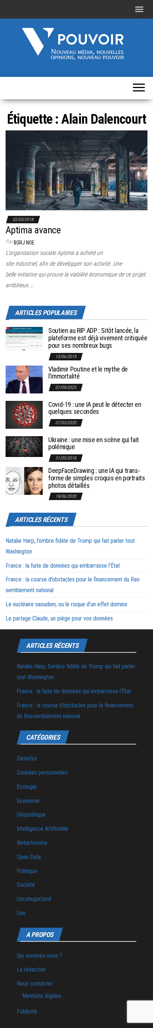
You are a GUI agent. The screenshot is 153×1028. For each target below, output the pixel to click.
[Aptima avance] (76, 170)
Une (21, 913)
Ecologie (27, 786)
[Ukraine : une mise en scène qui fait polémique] (24, 446)
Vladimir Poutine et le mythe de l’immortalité (88, 372)
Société (26, 884)
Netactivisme (32, 842)
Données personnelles (42, 772)
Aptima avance (33, 230)
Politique (27, 871)
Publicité (27, 1011)
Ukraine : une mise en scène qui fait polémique (93, 443)
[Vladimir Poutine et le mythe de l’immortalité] (24, 378)
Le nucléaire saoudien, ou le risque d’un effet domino (66, 604)
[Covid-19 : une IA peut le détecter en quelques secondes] (24, 414)
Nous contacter (35, 983)
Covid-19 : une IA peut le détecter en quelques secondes (94, 408)
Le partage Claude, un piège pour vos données (59, 618)
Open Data (29, 856)
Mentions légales (41, 995)
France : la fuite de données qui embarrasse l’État (63, 565)
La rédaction (31, 969)
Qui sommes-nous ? (39, 955)
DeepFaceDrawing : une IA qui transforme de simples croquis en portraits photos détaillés (96, 478)
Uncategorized (34, 898)
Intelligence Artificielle (42, 828)
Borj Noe (24, 243)
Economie (28, 800)
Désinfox (27, 758)
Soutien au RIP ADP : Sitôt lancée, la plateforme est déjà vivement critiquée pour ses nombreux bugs (97, 338)
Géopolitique (31, 814)
